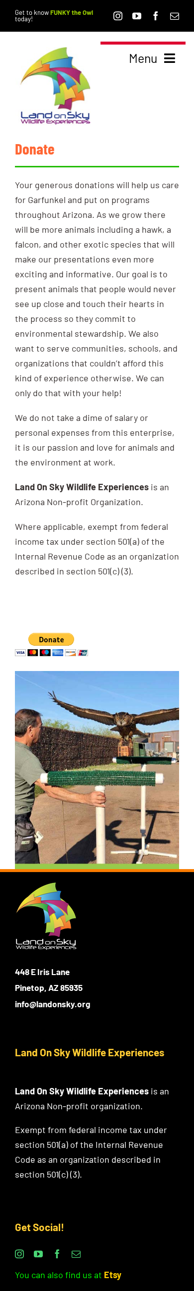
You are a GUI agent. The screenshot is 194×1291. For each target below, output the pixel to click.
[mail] (174, 15)
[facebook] (155, 15)
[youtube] (136, 15)
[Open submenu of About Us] (170, 122)
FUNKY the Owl (71, 12)
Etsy (112, 1274)
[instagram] (117, 15)
